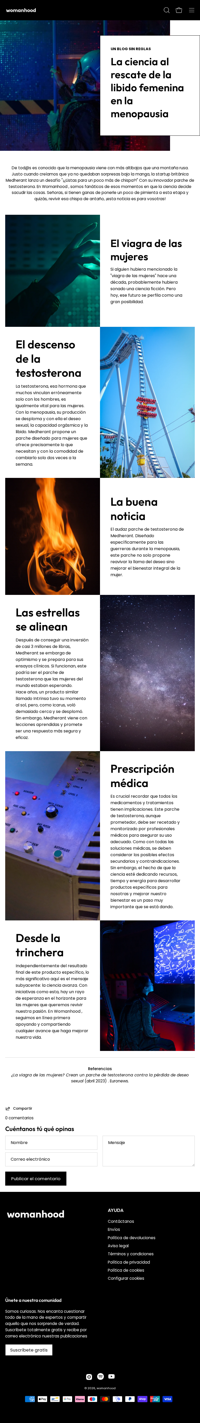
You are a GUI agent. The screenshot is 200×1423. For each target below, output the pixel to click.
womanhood (106, 1388)
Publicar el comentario (35, 1178)
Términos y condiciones (131, 1254)
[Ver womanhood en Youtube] (111, 1377)
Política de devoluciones (131, 1237)
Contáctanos (121, 1221)
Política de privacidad (129, 1262)
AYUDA (116, 1210)
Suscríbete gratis (29, 1350)
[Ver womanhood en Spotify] (100, 1377)
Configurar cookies (126, 1278)
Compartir (22, 1108)
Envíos (114, 1229)
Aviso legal (118, 1246)
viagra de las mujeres (146, 250)
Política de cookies (126, 1270)
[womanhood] (22, 10)
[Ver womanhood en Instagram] (89, 1377)
